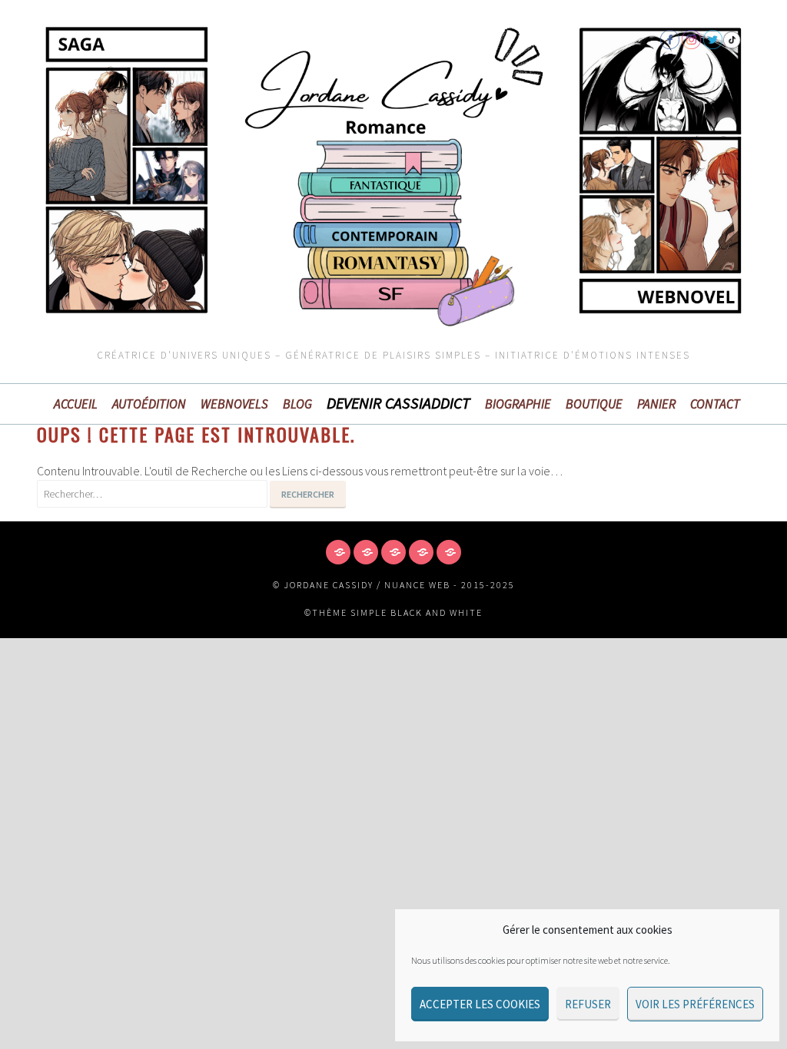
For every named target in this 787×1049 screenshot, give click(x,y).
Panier (656, 403)
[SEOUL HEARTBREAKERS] (421, 552)
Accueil (76, 403)
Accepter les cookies (480, 1004)
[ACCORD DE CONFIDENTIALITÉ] (338, 552)
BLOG (297, 403)
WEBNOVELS (234, 403)
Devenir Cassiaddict (398, 403)
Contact (715, 403)
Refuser (588, 1004)
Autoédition (149, 403)
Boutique (594, 403)
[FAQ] (393, 552)
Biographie (518, 403)
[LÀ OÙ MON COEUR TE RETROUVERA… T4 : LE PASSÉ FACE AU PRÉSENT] (449, 552)
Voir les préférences (695, 1004)
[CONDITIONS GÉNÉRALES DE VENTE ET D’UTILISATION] (366, 552)
